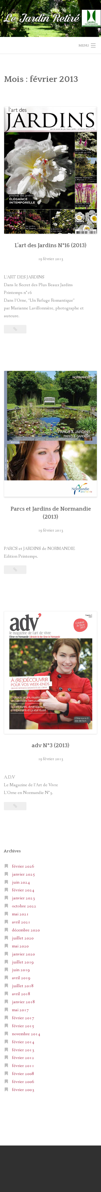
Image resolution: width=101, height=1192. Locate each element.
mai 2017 (20, 1010)
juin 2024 (21, 882)
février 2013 (23, 1050)
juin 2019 (21, 970)
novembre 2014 (26, 1034)
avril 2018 (21, 994)
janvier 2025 (23, 874)
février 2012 (23, 1058)
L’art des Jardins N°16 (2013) (50, 245)
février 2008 (23, 1074)
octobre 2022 (24, 906)
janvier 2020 (23, 954)
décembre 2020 (26, 930)
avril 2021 (21, 922)
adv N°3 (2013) (50, 745)
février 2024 (23, 890)
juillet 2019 (23, 962)
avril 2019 (21, 978)
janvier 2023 (23, 898)
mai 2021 (20, 914)
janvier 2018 (23, 1002)
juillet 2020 (23, 938)
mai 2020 (20, 946)
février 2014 (23, 1042)
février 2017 (23, 1018)
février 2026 (23, 866)
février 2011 (23, 1066)
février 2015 (23, 1026)
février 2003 (23, 1090)
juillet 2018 (23, 986)
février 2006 (23, 1082)
